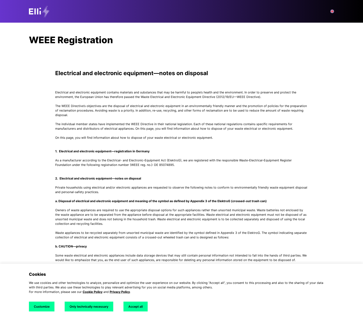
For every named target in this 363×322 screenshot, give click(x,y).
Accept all (135, 306)
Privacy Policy (120, 292)
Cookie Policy (92, 292)
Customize (42, 306)
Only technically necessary (89, 306)
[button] (332, 11)
